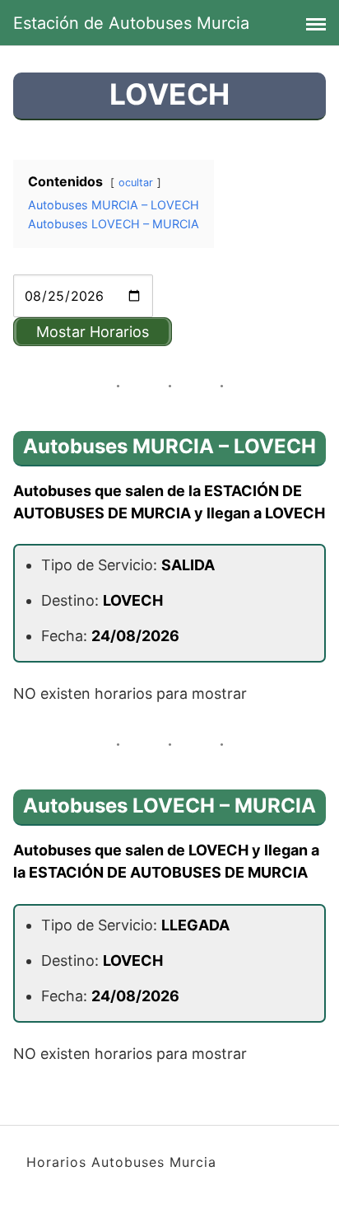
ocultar (135, 182)
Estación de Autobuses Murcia (131, 23)
